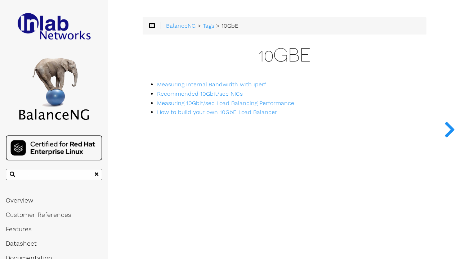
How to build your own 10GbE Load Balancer (217, 112)
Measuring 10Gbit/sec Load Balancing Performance (225, 103)
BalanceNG (181, 26)
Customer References (38, 214)
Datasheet (21, 243)
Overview (19, 200)
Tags (208, 26)
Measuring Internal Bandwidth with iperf (211, 84)
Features (19, 229)
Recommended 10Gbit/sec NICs (200, 94)
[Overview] (449, 129)
